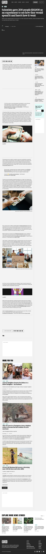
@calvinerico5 (7, 229)
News (12, 2)
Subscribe (35, 2)
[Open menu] (42, 2)
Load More (4, 487)
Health (23, 2)
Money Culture (37, 89)
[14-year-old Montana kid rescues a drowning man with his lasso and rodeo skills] (17, 525)
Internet (36, 82)
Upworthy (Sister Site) (31, 548)
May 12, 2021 (27, 313)
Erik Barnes (4, 433)
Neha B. (7, 26)
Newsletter (29, 544)
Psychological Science (6, 165)
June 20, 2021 (12, 175)
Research (36, 74)
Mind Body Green (17, 241)
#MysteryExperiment (8, 106)
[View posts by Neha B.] (3, 26)
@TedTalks (28, 169)
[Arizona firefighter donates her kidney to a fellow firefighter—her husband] (39, 99)
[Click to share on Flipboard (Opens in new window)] (8, 61)
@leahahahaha (21, 305)
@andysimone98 (23, 306)
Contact (28, 543)
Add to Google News (39, 26)
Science (19, 2)
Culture (27, 2)
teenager (5, 475)
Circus (23, 436)
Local (4, 381)
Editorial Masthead (30, 546)
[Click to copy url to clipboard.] (11, 61)
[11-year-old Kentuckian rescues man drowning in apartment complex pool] (39, 525)
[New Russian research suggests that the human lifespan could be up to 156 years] (39, 76)
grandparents (25, 478)
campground (4, 480)
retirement (23, 437)
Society (15, 2)
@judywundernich (27, 302)
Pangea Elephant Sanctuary (19, 438)
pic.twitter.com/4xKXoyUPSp (7, 313)
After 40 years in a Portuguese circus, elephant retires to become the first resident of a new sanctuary (16, 427)
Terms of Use (39, 113)
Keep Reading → (5, 402)
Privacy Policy (37, 114)
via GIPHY (4, 143)
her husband (6, 394)
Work (36, 67)
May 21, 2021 (17, 237)
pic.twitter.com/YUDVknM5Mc (17, 106)
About (28, 541)
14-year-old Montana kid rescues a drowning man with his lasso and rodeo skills (16, 468)
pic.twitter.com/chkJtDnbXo (14, 174)
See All (42, 515)
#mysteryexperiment (23, 225)
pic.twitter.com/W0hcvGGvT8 (20, 236)
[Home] (2, 6)
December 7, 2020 (12, 108)
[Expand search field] (40, 2)
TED (9, 66)
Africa (28, 435)
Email (36, 108)
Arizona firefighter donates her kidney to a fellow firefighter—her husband (15, 383)
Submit (43, 111)
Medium (18, 185)
